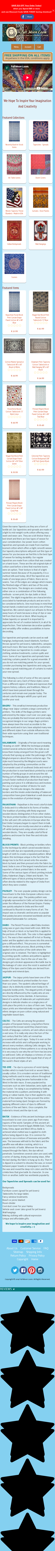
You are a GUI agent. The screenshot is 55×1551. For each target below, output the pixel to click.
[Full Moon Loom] (27, 34)
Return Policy (18, 1256)
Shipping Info (34, 1252)
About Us (12, 1248)
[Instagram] (40, 1272)
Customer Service (30, 1248)
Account (28, 46)
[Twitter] (15, 1272)
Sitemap (18, 1252)
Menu (16, 46)
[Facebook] (23, 1272)
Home (34, 1259)
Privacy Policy (37, 1256)
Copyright (22, 1259)
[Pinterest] (32, 1272)
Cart (39, 46)
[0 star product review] (14, 327)
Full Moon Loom (26, 1279)
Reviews (7, 1289)
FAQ (46, 1248)
